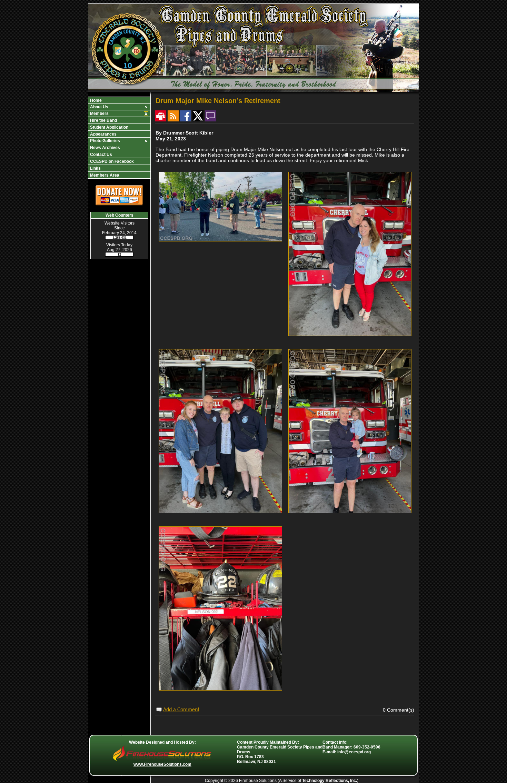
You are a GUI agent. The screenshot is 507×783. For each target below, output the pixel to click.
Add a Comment (181, 710)
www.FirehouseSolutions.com (162, 764)
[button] (119, 100)
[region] (119, 137)
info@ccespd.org (354, 752)
